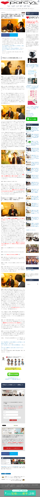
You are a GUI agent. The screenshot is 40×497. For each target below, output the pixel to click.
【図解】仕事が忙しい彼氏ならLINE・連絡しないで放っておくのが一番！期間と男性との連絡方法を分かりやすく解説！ (32, 129)
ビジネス (3, 473)
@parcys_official (30, 113)
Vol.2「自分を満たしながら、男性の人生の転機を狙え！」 (11, 48)
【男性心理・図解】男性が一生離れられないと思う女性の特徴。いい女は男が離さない (35, 164)
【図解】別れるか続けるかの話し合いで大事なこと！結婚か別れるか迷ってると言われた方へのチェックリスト (32, 177)
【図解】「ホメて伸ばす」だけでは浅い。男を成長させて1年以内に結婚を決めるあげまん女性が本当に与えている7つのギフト (32, 143)
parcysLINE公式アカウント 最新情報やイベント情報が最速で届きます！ (13, 379)
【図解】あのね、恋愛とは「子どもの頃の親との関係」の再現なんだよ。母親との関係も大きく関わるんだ (32, 198)
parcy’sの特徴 (13, 6)
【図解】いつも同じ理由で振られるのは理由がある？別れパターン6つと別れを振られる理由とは (35, 225)
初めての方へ (9, 6)
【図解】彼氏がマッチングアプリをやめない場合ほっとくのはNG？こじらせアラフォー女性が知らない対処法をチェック (32, 157)
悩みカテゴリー (8, 473)
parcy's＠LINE (30, 116)
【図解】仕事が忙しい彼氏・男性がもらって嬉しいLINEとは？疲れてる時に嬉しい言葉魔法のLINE (32, 191)
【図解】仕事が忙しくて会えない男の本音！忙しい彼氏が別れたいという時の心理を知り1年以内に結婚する (32, 205)
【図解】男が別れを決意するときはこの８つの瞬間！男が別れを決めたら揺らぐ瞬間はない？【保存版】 (32, 150)
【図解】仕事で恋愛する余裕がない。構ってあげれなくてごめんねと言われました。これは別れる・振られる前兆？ (32, 170)
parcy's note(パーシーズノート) (10, 488)
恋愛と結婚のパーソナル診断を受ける (12, 448)
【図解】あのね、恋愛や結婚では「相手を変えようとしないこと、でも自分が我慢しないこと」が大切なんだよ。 (32, 212)
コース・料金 (17, 6)
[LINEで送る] (16, 425)
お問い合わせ (28, 6)
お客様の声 (21, 6)
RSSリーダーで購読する (30, 270)
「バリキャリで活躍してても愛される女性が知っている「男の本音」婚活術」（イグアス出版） (32, 107)
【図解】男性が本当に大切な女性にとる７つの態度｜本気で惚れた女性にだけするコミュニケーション (32, 184)
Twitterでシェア (14, 453)
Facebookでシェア (5, 453)
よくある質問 (24, 6)
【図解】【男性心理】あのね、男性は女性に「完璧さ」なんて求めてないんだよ (35, 219)
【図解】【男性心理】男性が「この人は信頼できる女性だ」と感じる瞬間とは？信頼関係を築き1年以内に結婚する (32, 136)
